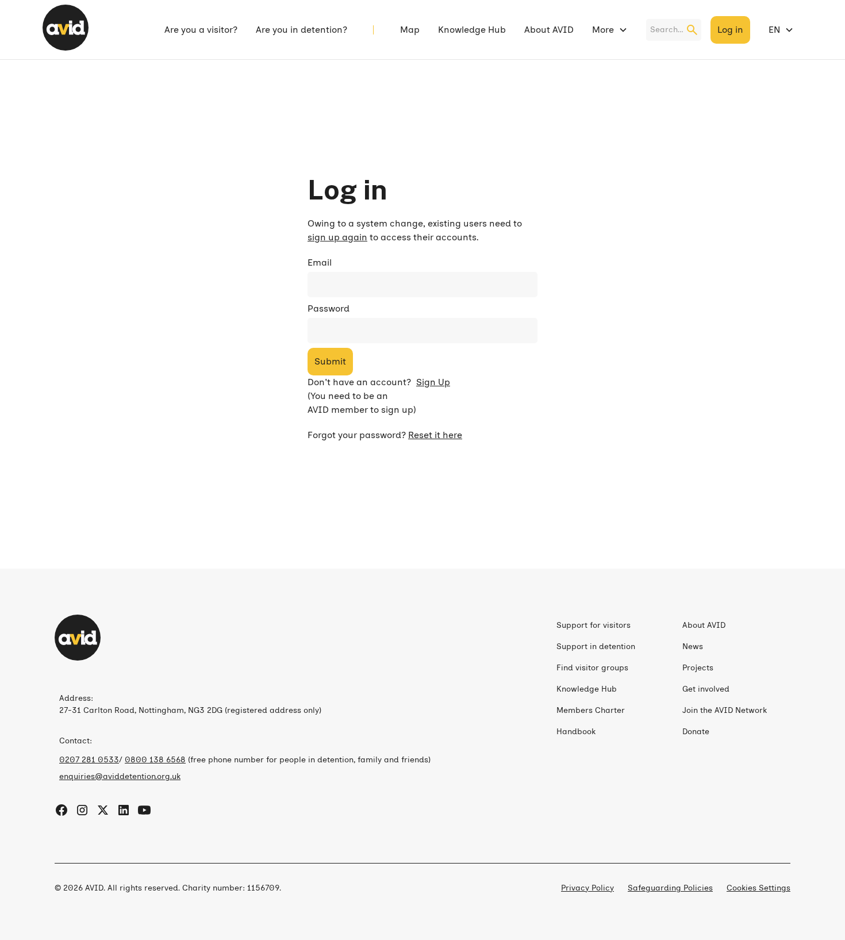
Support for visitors (593, 625)
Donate (695, 731)
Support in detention (595, 646)
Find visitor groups (592, 668)
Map (410, 29)
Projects (697, 668)
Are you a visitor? (200, 29)
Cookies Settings (758, 888)
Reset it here (435, 434)
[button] (610, 29)
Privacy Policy (587, 888)
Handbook (576, 731)
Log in (730, 29)
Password (328, 308)
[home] (66, 30)
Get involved (705, 689)
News (692, 646)
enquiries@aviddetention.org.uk (119, 776)
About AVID (549, 29)
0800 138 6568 (155, 760)
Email (320, 262)
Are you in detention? (301, 29)
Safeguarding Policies (670, 888)
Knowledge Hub (472, 29)
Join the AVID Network (724, 710)
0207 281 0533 (89, 760)
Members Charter (590, 710)
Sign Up (433, 382)
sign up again (337, 237)
